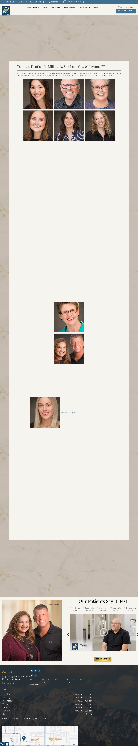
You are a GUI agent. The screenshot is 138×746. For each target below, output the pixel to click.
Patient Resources (69, 8)
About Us (36, 8)
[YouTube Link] (35, 670)
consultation (63, 75)
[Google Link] (35, 675)
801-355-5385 (54, 2)
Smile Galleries (55, 8)
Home (29, 8)
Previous (68, 634)
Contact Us (95, 8)
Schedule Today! (125, 11)
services (37, 75)
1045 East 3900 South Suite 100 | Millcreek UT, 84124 (24, 2)
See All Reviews (103, 659)
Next (136, 634)
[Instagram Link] (39, 670)
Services (44, 8)
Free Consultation (84, 8)
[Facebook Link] (31, 670)
